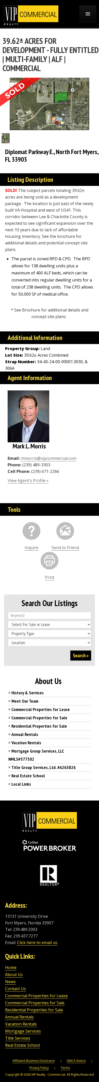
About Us (14, 974)
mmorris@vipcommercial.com (48, 458)
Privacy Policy (39, 1068)
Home (10, 967)
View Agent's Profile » (28, 480)
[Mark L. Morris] (28, 416)
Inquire (31, 547)
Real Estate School (28, 776)
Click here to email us (37, 942)
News (10, 981)
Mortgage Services (23, 1031)
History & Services (27, 693)
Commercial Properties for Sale (39, 718)
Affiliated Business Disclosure (33, 1061)
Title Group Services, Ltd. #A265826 (43, 767)
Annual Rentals (24, 734)
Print (49, 577)
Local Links (21, 784)
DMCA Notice (76, 1061)
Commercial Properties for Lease (40, 709)
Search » (81, 655)
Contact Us (15, 988)
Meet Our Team (24, 701)
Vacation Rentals (26, 743)
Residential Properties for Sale (39, 726)
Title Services (17, 1038)
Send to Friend (65, 547)
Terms (65, 1068)
